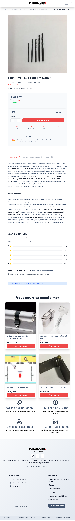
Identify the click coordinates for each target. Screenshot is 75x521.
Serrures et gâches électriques (38, 9)
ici (48, 222)
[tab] (15, 157)
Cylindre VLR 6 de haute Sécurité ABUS (53, 337)
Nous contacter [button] (58, 505)
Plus (24, 9)
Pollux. (10, 181)
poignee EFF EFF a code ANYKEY (20, 387)
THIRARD (57, 176)
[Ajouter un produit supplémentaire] (19, 120)
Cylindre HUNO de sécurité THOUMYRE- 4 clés (17, 337)
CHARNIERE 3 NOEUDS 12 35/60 (53, 387)
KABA (63, 179)
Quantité (12, 116)
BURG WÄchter (41, 179)
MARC (32, 176)
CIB (58, 179)
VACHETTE (50, 176)
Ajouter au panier (44, 120)
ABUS (20, 179)
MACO (64, 176)
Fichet (54, 179)
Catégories (15, 9)
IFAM (24, 179)
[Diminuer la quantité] (12, 120)
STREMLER (31, 179)
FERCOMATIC (40, 176)
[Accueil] (6, 9)
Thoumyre (20, 100)
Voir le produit (22, 346)
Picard (49, 179)
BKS (15, 179)
